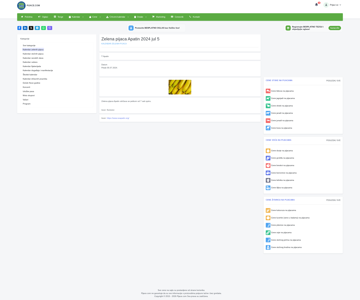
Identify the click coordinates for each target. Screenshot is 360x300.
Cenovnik (179, 17)
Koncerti (26, 87)
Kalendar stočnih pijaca (33, 54)
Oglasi (44, 17)
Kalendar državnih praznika (35, 79)
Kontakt (196, 17)
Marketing (160, 17)
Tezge (60, 17)
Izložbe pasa (28, 91)
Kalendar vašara (30, 62)
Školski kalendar (30, 74)
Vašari (25, 99)
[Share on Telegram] (37, 28)
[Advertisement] (180, 142)
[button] (76, 17)
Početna (28, 17)
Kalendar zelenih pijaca (33, 49)
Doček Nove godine (31, 83)
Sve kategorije (29, 45)
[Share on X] (31, 28)
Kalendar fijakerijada (32, 66)
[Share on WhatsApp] (43, 28)
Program (27, 104)
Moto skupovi (29, 95)
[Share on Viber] (49, 28)
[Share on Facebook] (19, 28)
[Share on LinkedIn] (25, 28)
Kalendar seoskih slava (33, 58)
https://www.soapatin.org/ (118, 118)
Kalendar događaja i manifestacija (38, 70)
